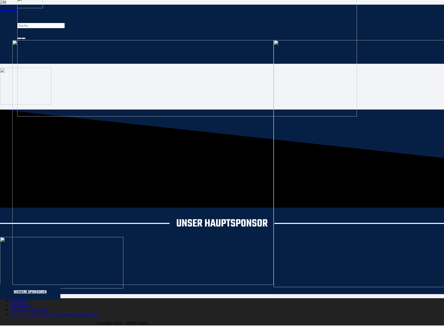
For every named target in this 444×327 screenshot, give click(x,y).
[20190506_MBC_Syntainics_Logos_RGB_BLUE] (143, 283)
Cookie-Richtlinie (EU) (29, 309)
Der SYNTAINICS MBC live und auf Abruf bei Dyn (53, 314)
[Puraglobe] (61, 287)
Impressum (19, 300)
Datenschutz (20, 305)
